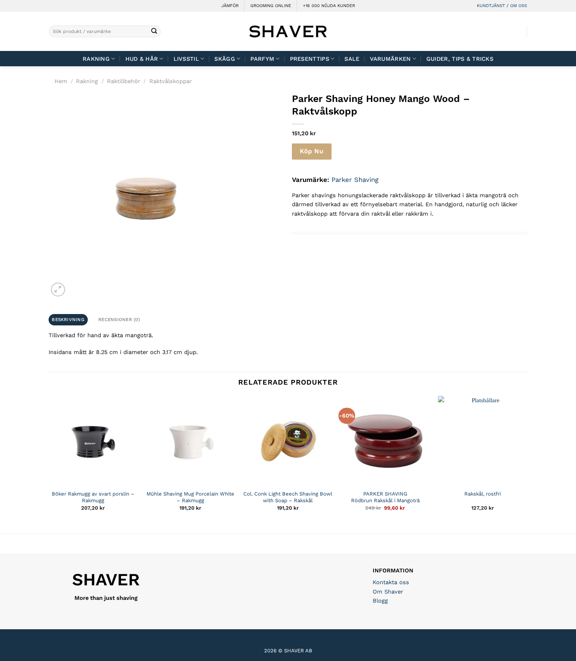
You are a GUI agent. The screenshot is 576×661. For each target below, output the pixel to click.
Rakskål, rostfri (482, 494)
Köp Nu (311, 151)
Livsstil (186, 58)
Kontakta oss (391, 582)
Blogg (380, 600)
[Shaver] (288, 31)
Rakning (96, 58)
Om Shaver (388, 591)
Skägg (224, 58)
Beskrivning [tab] (68, 319)
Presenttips (309, 58)
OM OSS (518, 5)
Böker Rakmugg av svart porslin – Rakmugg (93, 497)
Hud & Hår (141, 58)
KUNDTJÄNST (491, 5)
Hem (60, 81)
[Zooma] (58, 289)
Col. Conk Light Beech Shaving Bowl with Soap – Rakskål (287, 497)
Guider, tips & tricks (459, 58)
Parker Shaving (355, 179)
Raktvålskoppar (170, 81)
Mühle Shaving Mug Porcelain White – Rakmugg (190, 497)
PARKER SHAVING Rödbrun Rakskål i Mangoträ (385, 497)
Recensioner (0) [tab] (119, 319)
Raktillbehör (123, 81)
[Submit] (154, 31)
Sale (351, 58)
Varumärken (390, 58)
